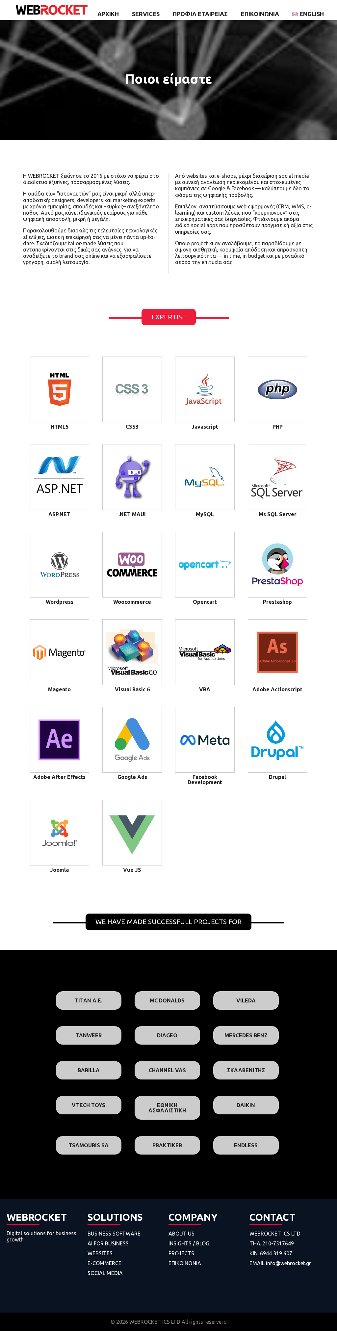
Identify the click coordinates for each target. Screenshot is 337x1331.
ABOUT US (181, 1234)
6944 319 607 (276, 1253)
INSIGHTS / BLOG (188, 1243)
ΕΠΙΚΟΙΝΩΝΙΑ (260, 14)
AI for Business (108, 1243)
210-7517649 (278, 1243)
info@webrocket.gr (288, 1263)
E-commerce (104, 1263)
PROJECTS (181, 1253)
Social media (105, 1273)
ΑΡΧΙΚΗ (108, 14)
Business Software (114, 1234)
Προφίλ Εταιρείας (200, 14)
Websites (100, 1253)
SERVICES (146, 14)
